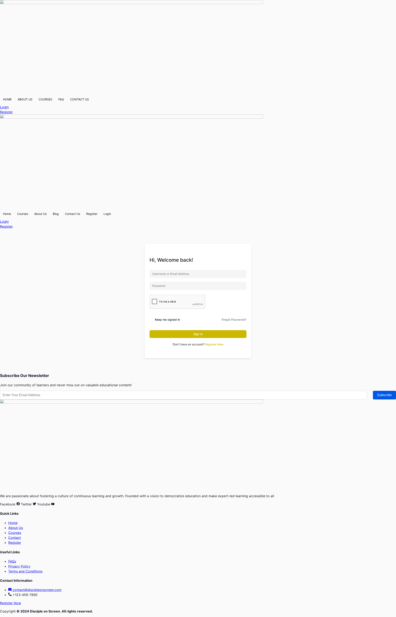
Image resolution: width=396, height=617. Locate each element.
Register (91, 213)
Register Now (214, 344)
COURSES (45, 99)
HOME (7, 99)
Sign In (198, 334)
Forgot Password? (234, 319)
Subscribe (384, 395)
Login (107, 213)
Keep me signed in (167, 319)
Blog (56, 213)
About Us (40, 213)
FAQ (61, 99)
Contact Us (72, 213)
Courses (22, 213)
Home (7, 213)
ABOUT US (25, 99)
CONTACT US (79, 99)
